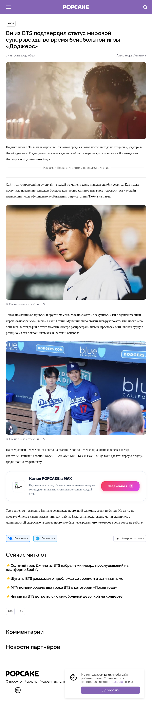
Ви (21, 611)
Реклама (31, 681)
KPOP (11, 23)
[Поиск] (145, 7)
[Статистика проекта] (9, 692)
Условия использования (58, 681)
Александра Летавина (131, 55)
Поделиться (21, 538)
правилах (117, 682)
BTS (10, 611)
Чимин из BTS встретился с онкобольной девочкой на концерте (67, 596)
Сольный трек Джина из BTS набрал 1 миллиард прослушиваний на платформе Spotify (67, 567)
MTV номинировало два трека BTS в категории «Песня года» (64, 587)
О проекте (14, 681)
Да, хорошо (110, 690)
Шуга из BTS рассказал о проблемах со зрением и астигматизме (67, 578)
